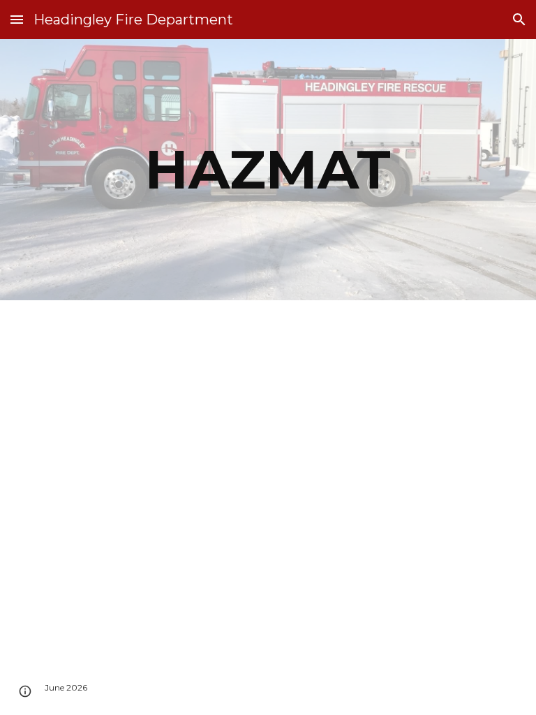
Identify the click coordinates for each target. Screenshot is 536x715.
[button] (17, 19)
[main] (267, 169)
